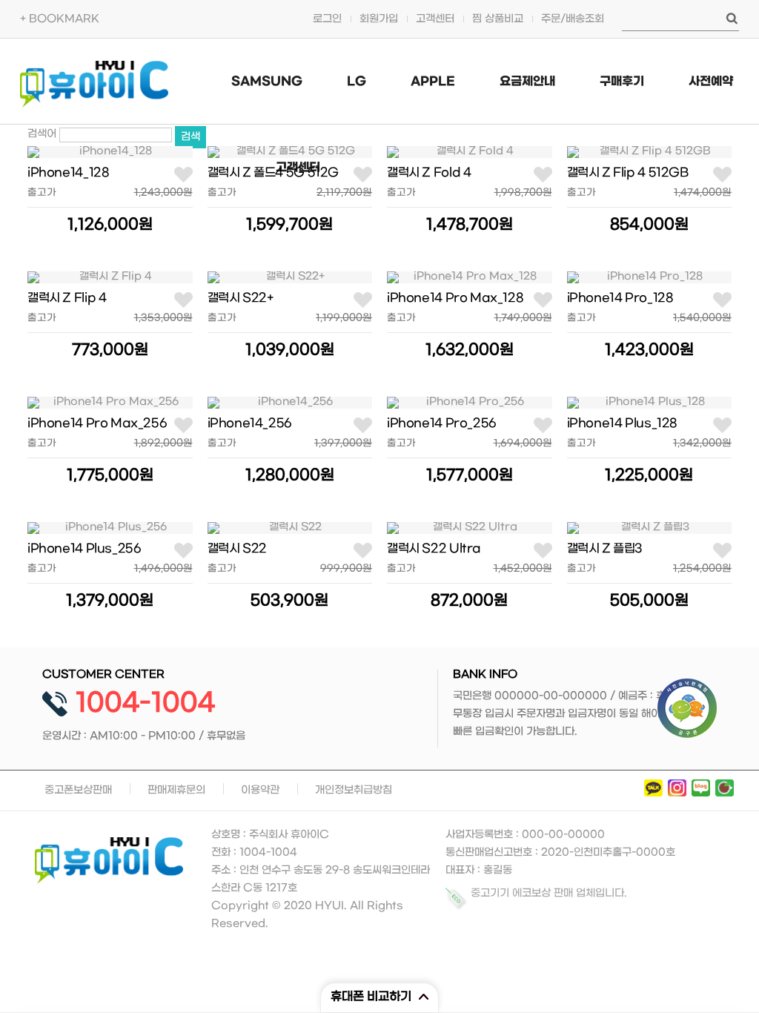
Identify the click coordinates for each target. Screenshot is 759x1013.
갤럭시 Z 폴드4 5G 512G (273, 172)
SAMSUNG (266, 81)
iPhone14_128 (68, 172)
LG (356, 81)
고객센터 (435, 19)
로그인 (327, 19)
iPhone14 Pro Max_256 (96, 423)
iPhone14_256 (249, 423)
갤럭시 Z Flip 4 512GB (628, 172)
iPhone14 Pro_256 (441, 423)
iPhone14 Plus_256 (83, 548)
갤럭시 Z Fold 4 (429, 172)
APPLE (433, 81)
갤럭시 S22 (237, 548)
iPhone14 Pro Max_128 (455, 298)
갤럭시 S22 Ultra (434, 548)
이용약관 (260, 790)
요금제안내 (527, 81)
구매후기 (622, 81)
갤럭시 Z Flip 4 (66, 298)
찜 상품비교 (497, 19)
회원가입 (378, 19)
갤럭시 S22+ (241, 298)
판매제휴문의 (176, 790)
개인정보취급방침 (353, 790)
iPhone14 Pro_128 (620, 298)
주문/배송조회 (572, 19)
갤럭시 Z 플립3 (605, 548)
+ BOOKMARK (59, 19)
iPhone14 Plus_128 (622, 423)
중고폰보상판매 (78, 790)
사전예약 (711, 81)
